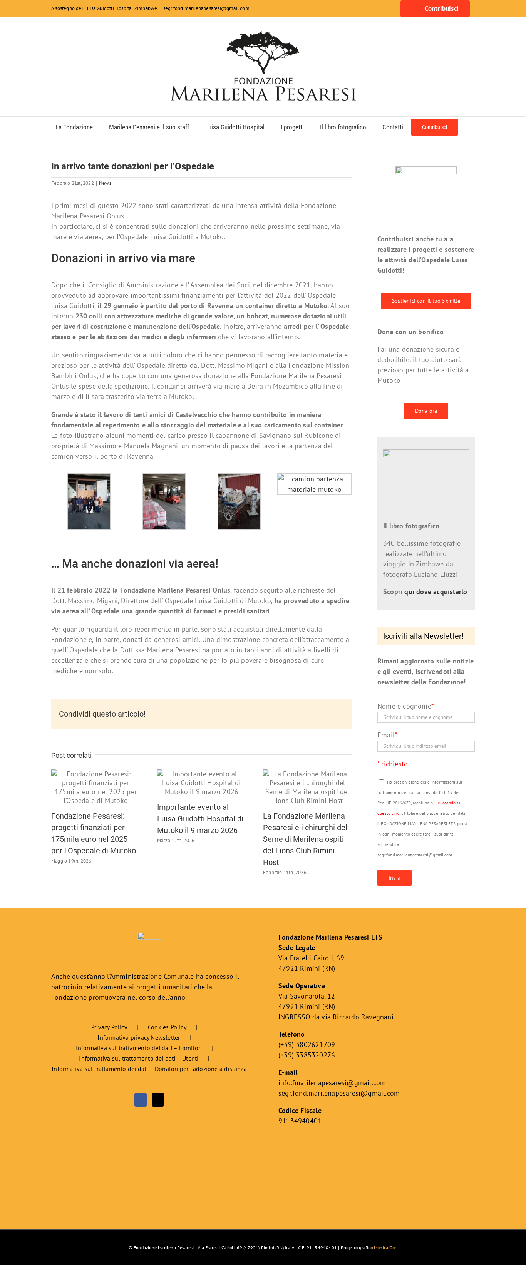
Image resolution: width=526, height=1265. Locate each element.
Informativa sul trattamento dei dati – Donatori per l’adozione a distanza (149, 1068)
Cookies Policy (167, 1027)
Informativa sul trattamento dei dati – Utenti (138, 1058)
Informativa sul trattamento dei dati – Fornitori (139, 1048)
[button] (468, 127)
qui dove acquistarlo (435, 591)
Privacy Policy (109, 1027)
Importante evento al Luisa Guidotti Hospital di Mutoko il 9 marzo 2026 (200, 819)
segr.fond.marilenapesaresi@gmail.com (206, 8)
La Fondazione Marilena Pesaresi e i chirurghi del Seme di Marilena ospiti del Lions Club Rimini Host (305, 839)
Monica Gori (385, 1247)
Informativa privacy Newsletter (138, 1037)
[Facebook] (140, 1100)
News (105, 183)
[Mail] (158, 1100)
